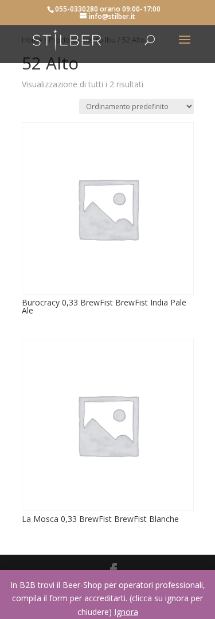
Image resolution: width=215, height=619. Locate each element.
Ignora (126, 611)
